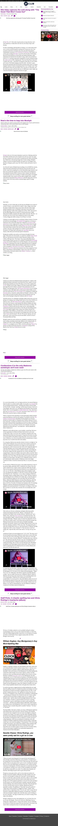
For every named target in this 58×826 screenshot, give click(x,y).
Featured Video (45, 30)
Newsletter (51, 6)
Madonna (9, 376)
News (11, 6)
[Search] (1, 7)
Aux (44, 6)
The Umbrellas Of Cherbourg (22, 52)
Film (21, 6)
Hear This (6, 42)
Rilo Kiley (15, 53)
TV (16, 6)
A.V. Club (5, 0)
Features (5, 15)
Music (26, 6)
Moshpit (21, 0)
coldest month (8, 59)
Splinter (13, 0)
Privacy (41, 816)
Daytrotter (17, 0)
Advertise (20, 816)
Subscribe (39, 6)
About (10, 816)
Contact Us (47, 816)
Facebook (31, 816)
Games (32, 6)
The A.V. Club (4, 602)
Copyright (37, 816)
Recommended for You (47, 9)
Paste (1, 0)
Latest (6, 6)
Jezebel (9, 0)
